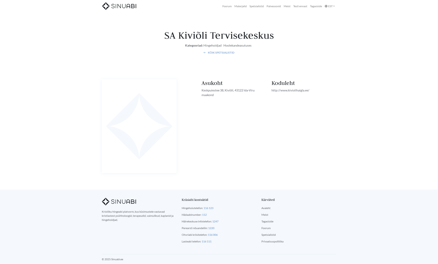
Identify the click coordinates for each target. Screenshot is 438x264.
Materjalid (240, 6)
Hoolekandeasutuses (237, 45)
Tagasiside (316, 6)
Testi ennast (300, 6)
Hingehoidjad (212, 45)
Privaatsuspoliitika (272, 241)
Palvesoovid (274, 6)
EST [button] (330, 6)
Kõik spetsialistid (220, 52)
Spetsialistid (256, 6)
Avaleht (265, 208)
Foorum (227, 6)
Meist (287, 6)
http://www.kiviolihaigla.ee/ (290, 90)
